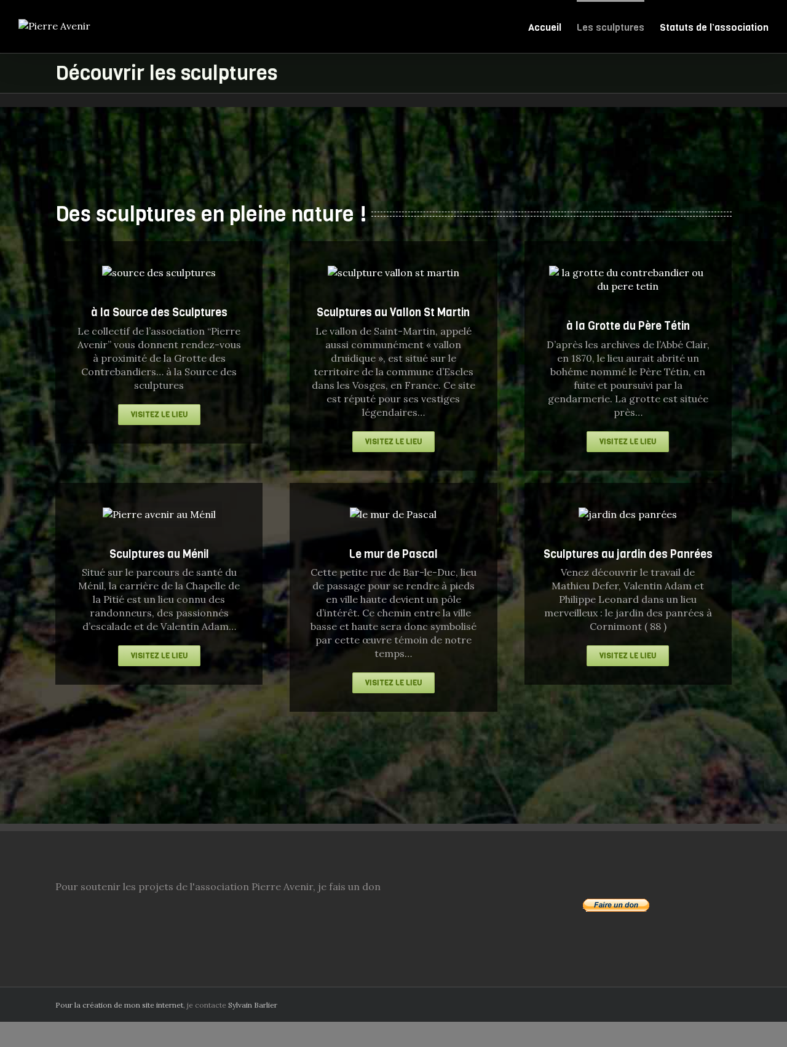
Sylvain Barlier (252, 1004)
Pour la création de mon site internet (119, 1004)
